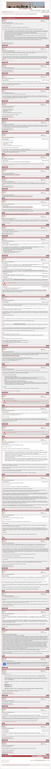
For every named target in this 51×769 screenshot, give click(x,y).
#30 (48, 610)
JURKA (26, 610)
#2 (48, 47)
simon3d (3, 709)
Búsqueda (32, 10)
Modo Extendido (47, 17)
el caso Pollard (7, 359)
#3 (48, 64)
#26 (48, 510)
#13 (48, 199)
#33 (48, 669)
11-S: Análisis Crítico (5, 99)
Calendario (44, 10)
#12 (48, 190)
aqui (15, 360)
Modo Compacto (42, 17)
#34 (48, 697)
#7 (48, 120)
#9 (48, 155)
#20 (48, 365)
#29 (48, 592)
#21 (48, 394)
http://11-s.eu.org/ (11, 71)
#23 (48, 425)
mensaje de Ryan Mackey (11, 390)
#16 (48, 237)
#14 (48, 214)
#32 (48, 657)
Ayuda (48, 10)
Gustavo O (4, 631)
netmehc (3, 134)
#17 (48, 257)
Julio (3, 48)
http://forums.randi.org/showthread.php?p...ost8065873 (10, 691)
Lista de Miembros (38, 10)
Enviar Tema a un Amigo (6, 761)
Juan (3, 439)
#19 (48, 347)
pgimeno (3, 20)
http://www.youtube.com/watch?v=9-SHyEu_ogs (9, 721)
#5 (48, 89)
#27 (48, 539)
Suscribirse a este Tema (6, 762)
